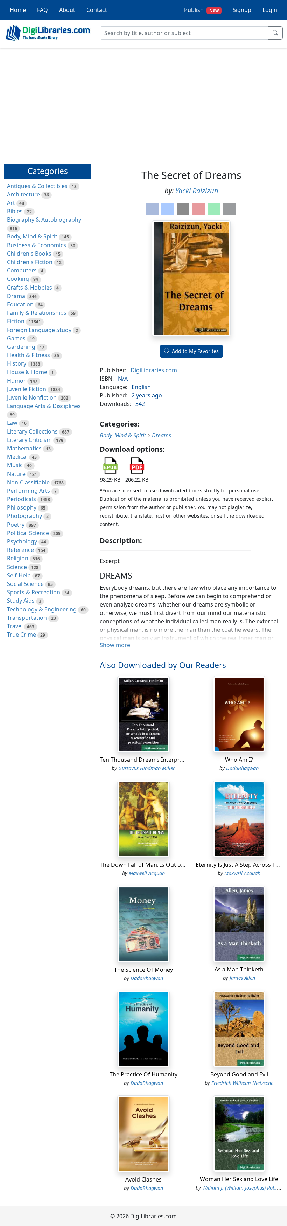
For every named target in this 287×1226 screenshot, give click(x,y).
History (16, 363)
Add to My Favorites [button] (195, 351)
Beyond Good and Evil (239, 1074)
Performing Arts (28, 490)
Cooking (18, 279)
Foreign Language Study (39, 330)
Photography (24, 516)
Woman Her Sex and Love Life (239, 1179)
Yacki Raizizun (196, 190)
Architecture (23, 194)
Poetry (15, 524)
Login (269, 10)
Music (15, 465)
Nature (16, 474)
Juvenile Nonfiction (32, 397)
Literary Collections (32, 431)
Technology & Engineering (42, 609)
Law (12, 423)
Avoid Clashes (143, 1179)
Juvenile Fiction (26, 389)
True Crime (21, 634)
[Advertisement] (143, 103)
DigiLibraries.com (154, 370)
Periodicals (21, 499)
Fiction (15, 321)
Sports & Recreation (33, 592)
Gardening (21, 347)
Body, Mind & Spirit (32, 236)
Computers (22, 270)
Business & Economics (36, 245)
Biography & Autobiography (44, 219)
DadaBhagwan (242, 768)
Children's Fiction (29, 262)
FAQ (42, 10)
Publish (201, 10)
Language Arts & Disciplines (44, 406)
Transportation (27, 618)
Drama (16, 296)
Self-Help (19, 575)
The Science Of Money (143, 970)
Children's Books (29, 253)
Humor (16, 381)
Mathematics (24, 448)
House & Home (27, 372)
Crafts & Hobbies (29, 287)
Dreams (161, 435)
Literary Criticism (29, 440)
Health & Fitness (28, 355)
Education (20, 304)
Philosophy (21, 507)
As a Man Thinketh (239, 969)
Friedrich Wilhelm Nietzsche (242, 1083)
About (67, 10)
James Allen (242, 978)
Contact (96, 10)
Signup (242, 10)
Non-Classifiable (28, 482)
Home (18, 10)
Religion (17, 558)
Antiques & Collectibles (37, 186)
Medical (17, 456)
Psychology (22, 541)
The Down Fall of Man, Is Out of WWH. (150, 864)
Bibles (15, 211)
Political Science (28, 533)
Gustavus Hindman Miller (146, 768)
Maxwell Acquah (147, 873)
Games (16, 338)
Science (17, 567)
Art (11, 203)
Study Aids (21, 600)
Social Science (25, 584)
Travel (15, 626)
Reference (20, 550)
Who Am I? (239, 759)
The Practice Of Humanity (143, 1074)
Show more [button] (115, 645)
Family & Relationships (36, 313)
